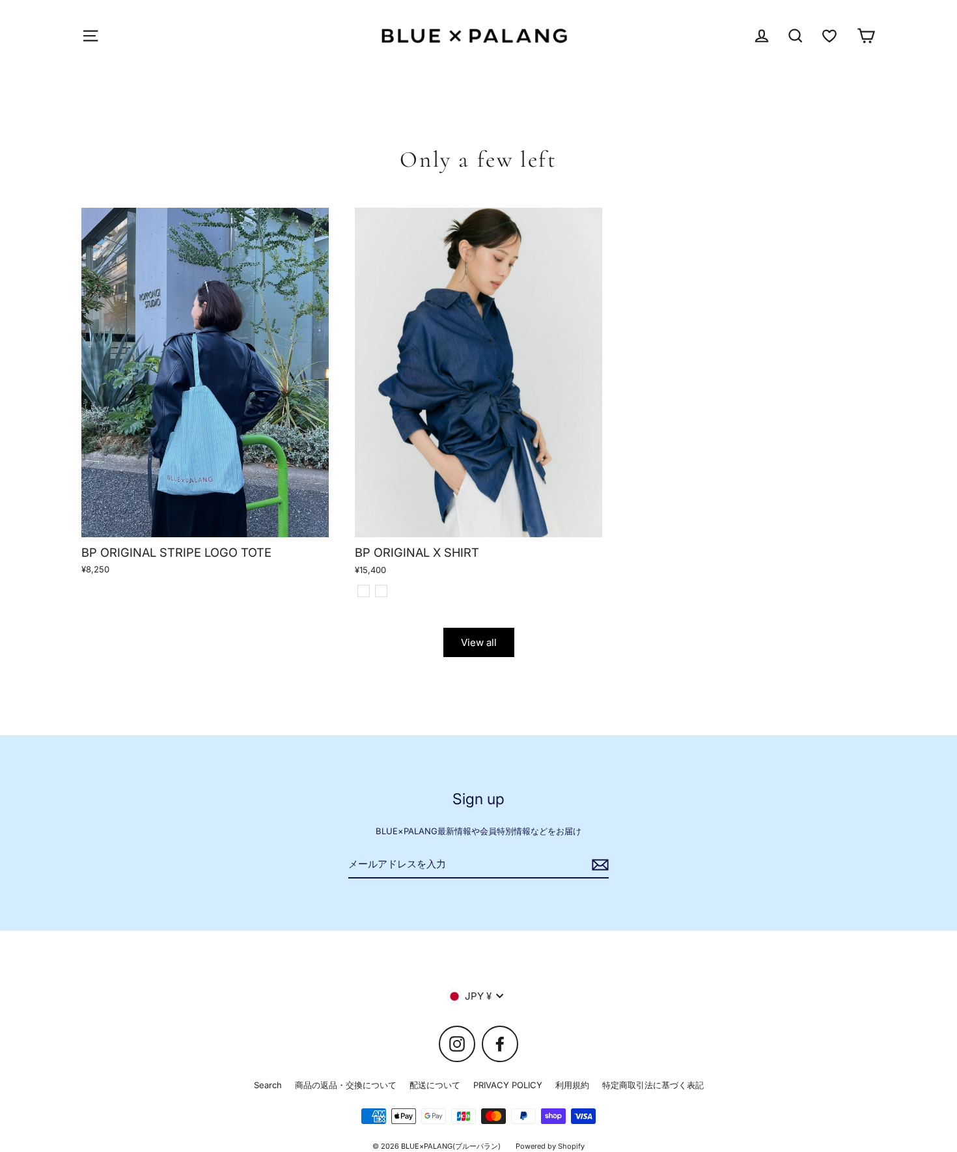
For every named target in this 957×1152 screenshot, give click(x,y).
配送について (434, 1085)
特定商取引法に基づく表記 (653, 1085)
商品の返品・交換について (345, 1085)
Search (268, 1085)
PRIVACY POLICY (507, 1085)
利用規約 (572, 1085)
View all (479, 642)
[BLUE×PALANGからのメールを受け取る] (598, 864)
